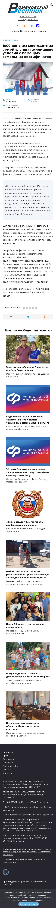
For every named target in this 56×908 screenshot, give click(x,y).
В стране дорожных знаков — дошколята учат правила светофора (28, 675)
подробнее (15, 895)
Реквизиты (8, 762)
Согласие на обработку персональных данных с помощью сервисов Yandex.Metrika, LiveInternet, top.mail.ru (27, 852)
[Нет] (52, 898)
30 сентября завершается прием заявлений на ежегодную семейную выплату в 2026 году (27, 472)
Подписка (8, 752)
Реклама (7, 770)
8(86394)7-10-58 (28, 16)
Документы (8, 759)
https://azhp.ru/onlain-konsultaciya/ (29, 282)
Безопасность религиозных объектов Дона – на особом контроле (22, 726)
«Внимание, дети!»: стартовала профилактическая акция (24, 523)
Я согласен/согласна (29, 904)
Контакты (7, 773)
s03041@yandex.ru (28, 19)
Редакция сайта (10, 766)
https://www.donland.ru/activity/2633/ (30, 261)
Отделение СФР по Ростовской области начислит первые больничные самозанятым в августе (27, 419)
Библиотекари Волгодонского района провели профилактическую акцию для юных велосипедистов (27, 574)
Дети (9, 90)
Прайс (6, 755)
